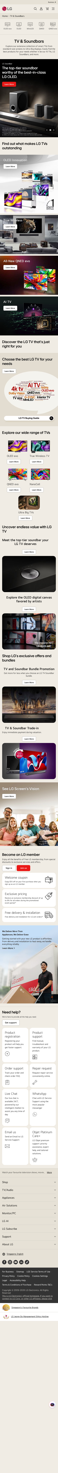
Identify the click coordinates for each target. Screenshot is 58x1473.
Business (51, 2)
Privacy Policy (8, 1276)
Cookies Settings (40, 1276)
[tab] (7, 27)
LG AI (5, 1220)
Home (5, 16)
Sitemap (20, 1271)
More (49, 1172)
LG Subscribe (9, 1228)
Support (6, 1236)
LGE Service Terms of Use (38, 1271)
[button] (35, 8)
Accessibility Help (18, 1280)
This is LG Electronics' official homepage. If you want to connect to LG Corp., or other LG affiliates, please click (29, 1297)
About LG (7, 1244)
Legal (4, 1280)
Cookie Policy (23, 1276)
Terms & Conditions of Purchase (16, 1284)
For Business (8, 1271)
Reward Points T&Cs (43, 1284)
